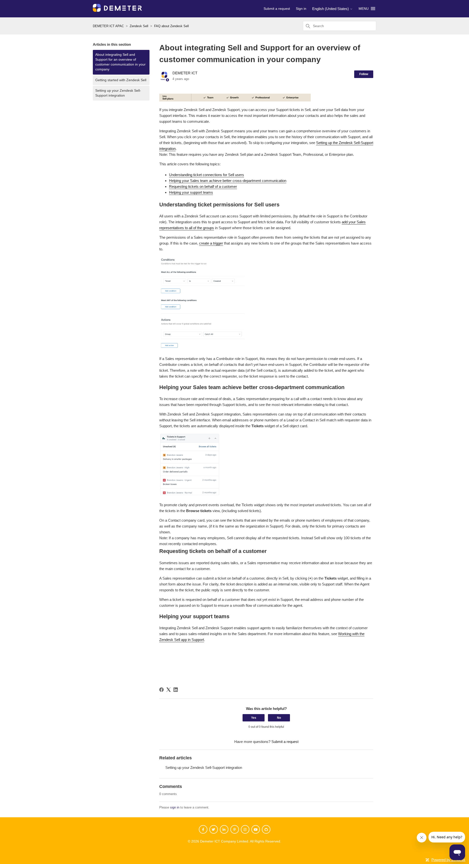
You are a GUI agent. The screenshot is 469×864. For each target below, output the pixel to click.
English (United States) (331, 9)
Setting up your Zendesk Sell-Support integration (118, 93)
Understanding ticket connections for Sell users (206, 175)
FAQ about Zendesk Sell (171, 26)
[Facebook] (161, 689)
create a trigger (211, 243)
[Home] (117, 10)
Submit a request (277, 9)
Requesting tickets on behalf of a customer (203, 186)
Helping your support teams (191, 192)
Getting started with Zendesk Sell (120, 80)
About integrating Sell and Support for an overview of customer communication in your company (120, 62)
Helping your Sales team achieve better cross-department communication (227, 181)
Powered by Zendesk (448, 860)
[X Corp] (168, 689)
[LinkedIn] (175, 689)
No (279, 717)
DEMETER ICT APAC (108, 26)
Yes (253, 717)
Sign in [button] (301, 9)
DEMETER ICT (184, 73)
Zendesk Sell (139, 26)
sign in (174, 807)
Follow (363, 74)
